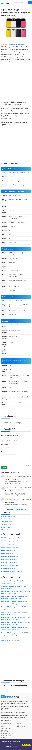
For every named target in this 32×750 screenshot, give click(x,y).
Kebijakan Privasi (7, 734)
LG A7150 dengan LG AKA (9, 556)
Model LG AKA (5, 527)
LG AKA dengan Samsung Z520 (11, 538)
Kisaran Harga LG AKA (8, 516)
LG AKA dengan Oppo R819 (10, 544)
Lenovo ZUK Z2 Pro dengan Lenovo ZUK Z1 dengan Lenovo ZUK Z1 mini (15, 629)
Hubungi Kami (6, 736)
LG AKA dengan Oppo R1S (9, 541)
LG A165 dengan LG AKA (9, 559)
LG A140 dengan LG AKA (9, 562)
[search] (30, 2)
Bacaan (3, 726)
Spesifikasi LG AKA (7, 519)
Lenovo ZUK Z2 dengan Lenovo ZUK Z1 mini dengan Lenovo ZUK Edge (15, 623)
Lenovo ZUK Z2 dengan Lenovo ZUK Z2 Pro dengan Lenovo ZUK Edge (15, 634)
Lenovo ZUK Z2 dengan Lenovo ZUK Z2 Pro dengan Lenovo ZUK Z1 (15, 613)
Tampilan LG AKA (6, 524)
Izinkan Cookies (27, 744)
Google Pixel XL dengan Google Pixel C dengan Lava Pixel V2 (13, 582)
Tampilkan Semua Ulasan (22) (16, 509)
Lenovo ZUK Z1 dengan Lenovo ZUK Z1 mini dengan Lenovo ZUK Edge (15, 618)
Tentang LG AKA (6, 521)
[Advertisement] (16, 80)
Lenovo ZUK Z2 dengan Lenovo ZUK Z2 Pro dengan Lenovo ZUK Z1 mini (15, 639)
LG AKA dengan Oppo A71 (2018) (11, 571)
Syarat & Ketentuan (5, 731)
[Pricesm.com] (5, 3)
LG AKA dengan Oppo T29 (9, 547)
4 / (13, 44)
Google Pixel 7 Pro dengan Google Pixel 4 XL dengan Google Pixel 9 (15, 592)
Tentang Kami (6, 728)
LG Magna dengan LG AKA (9, 565)
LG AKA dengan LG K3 (8, 550)
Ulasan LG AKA (6, 530)
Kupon (3, 738)
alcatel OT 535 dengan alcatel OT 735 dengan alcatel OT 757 (13, 587)
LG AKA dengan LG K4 (8, 568)
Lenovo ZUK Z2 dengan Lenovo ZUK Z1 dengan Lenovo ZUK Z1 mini (14, 608)
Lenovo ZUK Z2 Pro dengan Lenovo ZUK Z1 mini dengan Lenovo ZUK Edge (15, 597)
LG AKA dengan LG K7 (8, 553)
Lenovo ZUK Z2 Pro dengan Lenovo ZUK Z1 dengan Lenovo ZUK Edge (15, 603)
